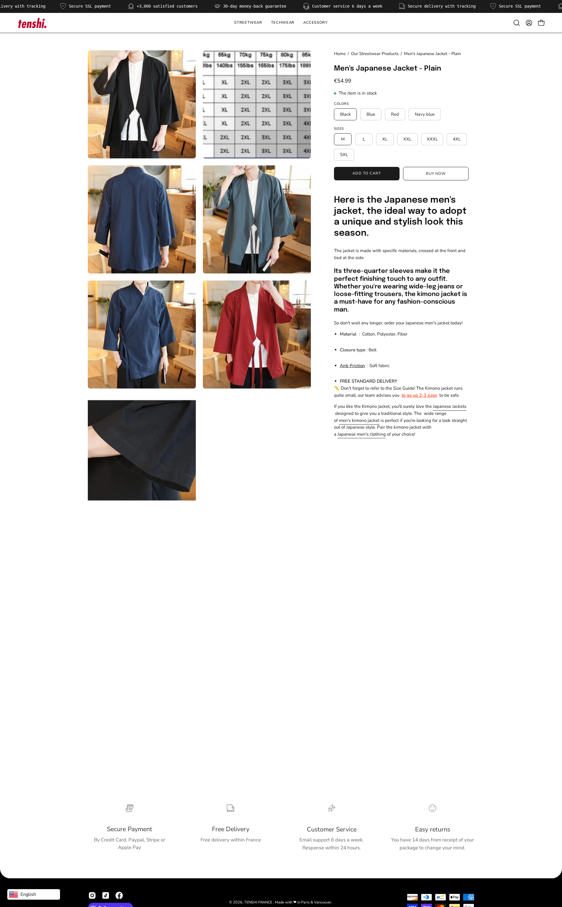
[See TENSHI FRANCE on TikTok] (105, 895)
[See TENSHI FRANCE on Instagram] (92, 895)
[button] (283, 23)
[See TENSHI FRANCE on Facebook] (119, 895)
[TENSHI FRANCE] (32, 22)
